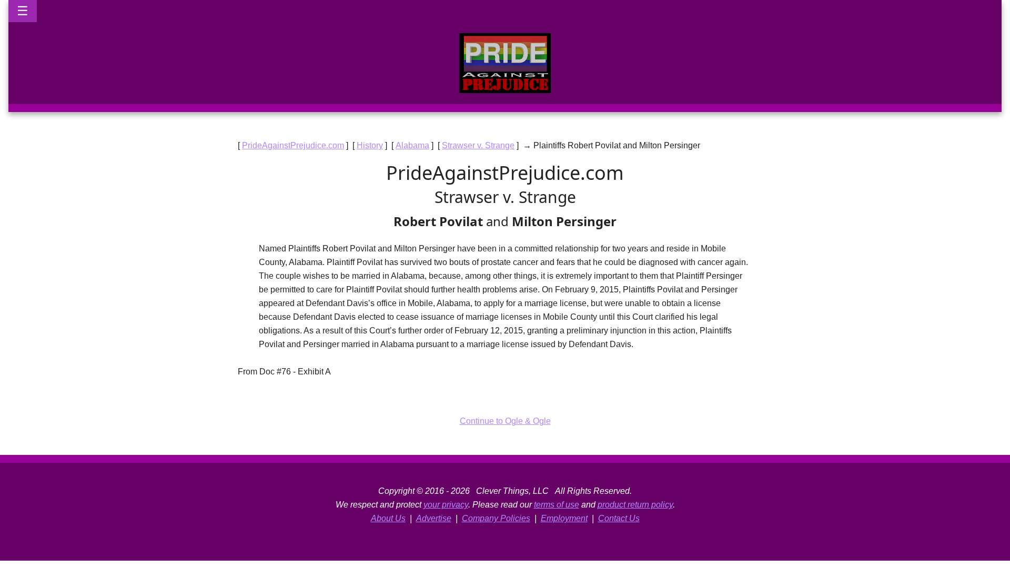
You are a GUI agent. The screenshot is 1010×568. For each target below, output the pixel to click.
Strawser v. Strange (478, 145)
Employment (564, 518)
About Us (388, 518)
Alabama (412, 145)
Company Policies (496, 518)
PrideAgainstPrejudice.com (293, 145)
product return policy (635, 504)
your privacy (445, 504)
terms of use (556, 504)
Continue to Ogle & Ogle (505, 421)
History (370, 145)
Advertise (433, 518)
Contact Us (619, 518)
